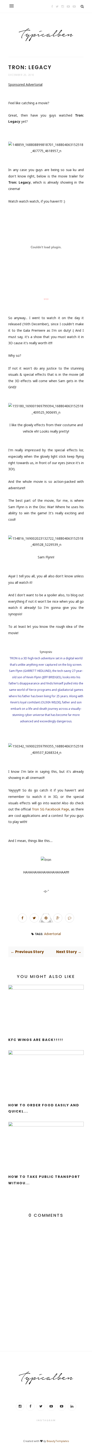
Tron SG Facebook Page (50, 809)
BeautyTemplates (58, 1441)
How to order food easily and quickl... (43, 1108)
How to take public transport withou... (44, 1179)
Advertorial (52, 934)
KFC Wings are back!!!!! (35, 1039)
